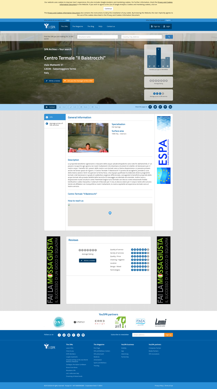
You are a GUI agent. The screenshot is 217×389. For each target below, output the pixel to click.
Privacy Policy (159, 386)
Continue (108, 9)
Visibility (123, 348)
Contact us (111, 26)
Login (168, 26)
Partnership (125, 357)
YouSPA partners (155, 344)
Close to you (70, 351)
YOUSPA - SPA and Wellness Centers (49, 26)
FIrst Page (97, 348)
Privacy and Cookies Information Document (63, 13)
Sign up (168, 335)
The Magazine (77, 26)
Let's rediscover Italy (72, 373)
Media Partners (153, 351)
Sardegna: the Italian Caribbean (76, 364)
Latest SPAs (69, 348)
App (122, 351)
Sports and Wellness (100, 363)
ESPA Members (71, 354)
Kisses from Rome (71, 367)
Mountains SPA (70, 370)
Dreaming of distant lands (74, 376)
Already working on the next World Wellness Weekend (77, 360)
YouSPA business (127, 344)
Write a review (54, 81)
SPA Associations (154, 354)
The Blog (90, 26)
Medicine (96, 357)
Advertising (124, 354)
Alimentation (98, 360)
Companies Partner (155, 348)
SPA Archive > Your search (58, 49)
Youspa (49, 346)
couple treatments (72, 357)
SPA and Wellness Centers (102, 351)
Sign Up (156, 26)
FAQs (100, 26)
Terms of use (169, 386)
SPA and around (99, 354)
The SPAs (64, 26)
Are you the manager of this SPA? (79, 81)
